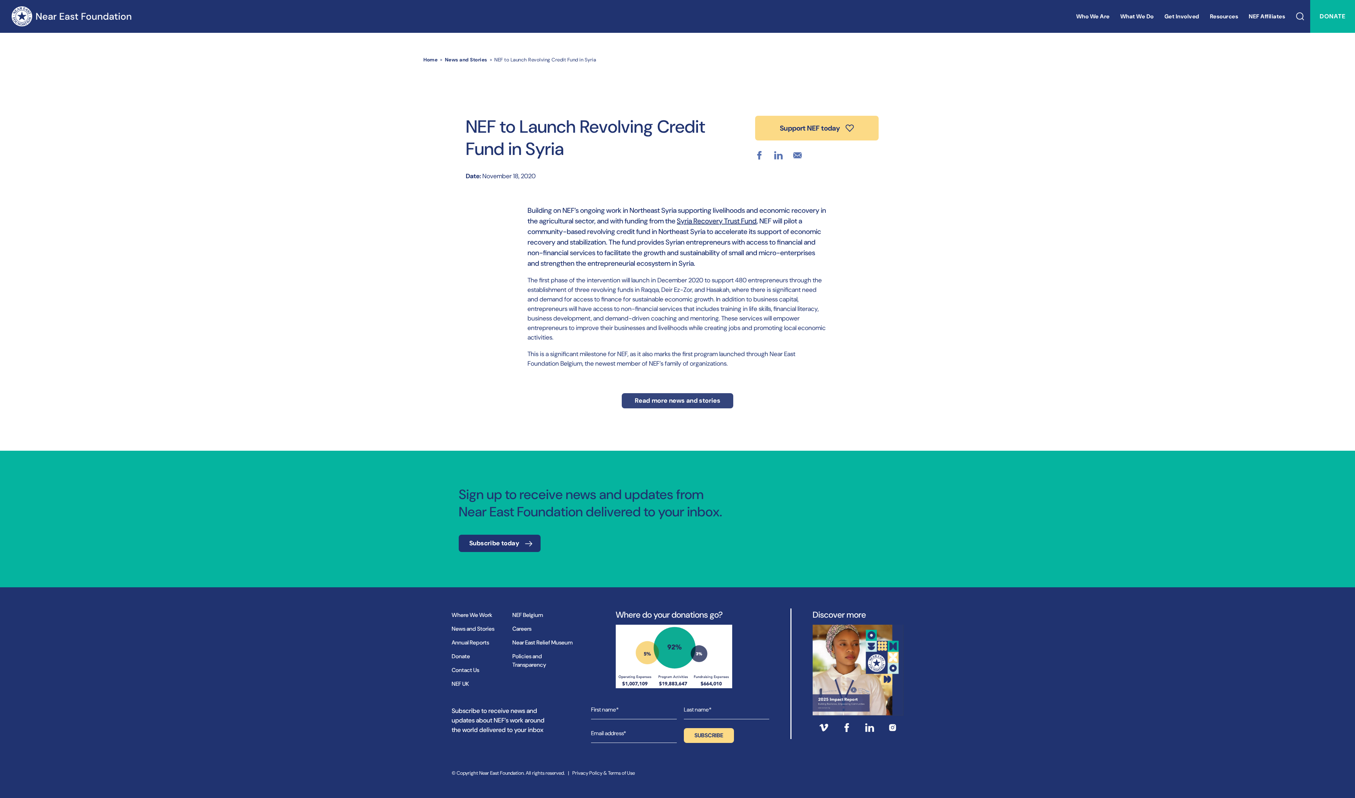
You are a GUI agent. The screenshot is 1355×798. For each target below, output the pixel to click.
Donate (1332, 16)
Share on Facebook (759, 155)
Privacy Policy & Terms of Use (603, 773)
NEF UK (460, 684)
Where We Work (472, 615)
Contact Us (465, 670)
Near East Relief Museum (542, 642)
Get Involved (1181, 16)
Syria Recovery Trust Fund (717, 221)
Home (430, 59)
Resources (1224, 16)
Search (1300, 16)
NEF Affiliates (1267, 16)
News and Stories (466, 59)
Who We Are (1093, 16)
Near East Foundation (71, 16)
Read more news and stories (677, 400)
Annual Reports (470, 642)
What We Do (1137, 16)
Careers (521, 628)
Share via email (797, 155)
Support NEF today (810, 128)
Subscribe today (494, 543)
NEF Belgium (527, 615)
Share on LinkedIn (778, 155)
